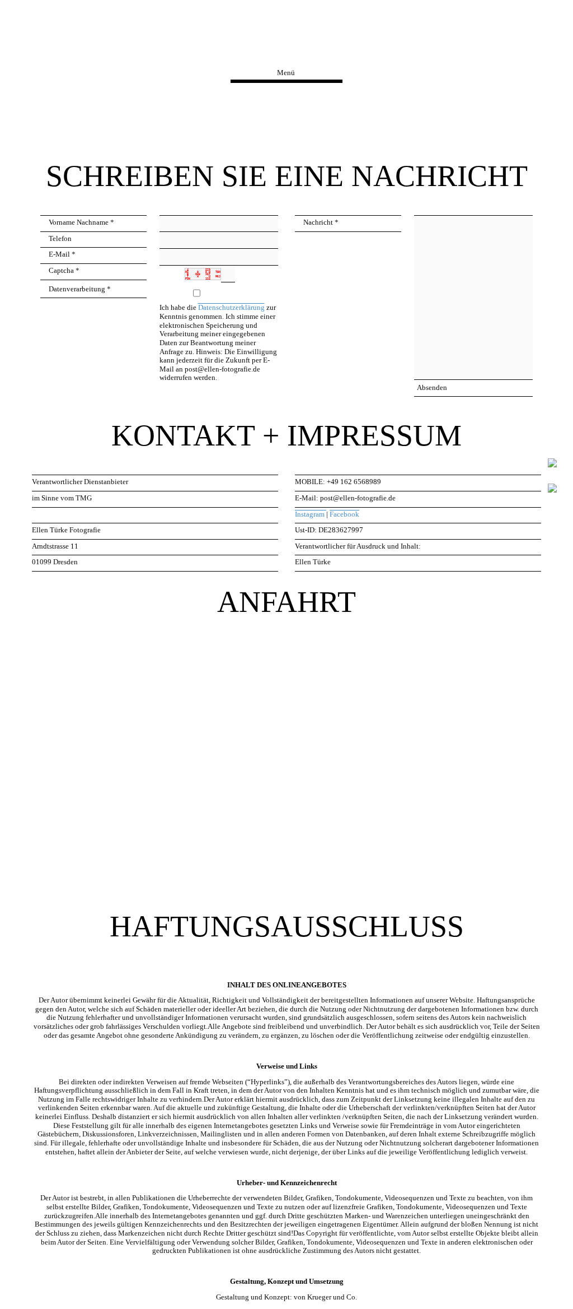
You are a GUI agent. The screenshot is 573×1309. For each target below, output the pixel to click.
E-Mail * (62, 254)
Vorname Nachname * (81, 222)
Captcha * (64, 271)
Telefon (60, 239)
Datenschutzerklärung (231, 308)
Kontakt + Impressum (286, 44)
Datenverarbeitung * (80, 289)
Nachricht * (321, 222)
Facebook (344, 514)
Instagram (310, 514)
